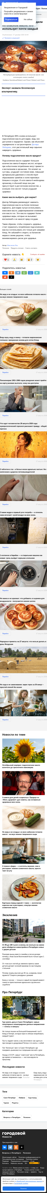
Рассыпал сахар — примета (27, 1172)
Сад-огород (32, 1098)
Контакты (5, 1163)
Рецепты (15, 1103)
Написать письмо (17, 1163)
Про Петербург (12, 992)
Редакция (5, 1161)
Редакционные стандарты (20, 1161)
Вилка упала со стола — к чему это (25, 1168)
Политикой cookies (21, 1183)
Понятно (23, 1188)
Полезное (26, 1117)
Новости (7, 1137)
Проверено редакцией (12, 38)
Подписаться (11, 19)
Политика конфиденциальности (29, 1157)
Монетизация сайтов (9, 1157)
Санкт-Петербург (10, 1098)
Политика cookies (32, 1159)
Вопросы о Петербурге (12, 1117)
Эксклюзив (9, 915)
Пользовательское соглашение (13, 1159)
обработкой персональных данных (29, 1181)
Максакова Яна (12, 245)
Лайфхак (22, 1098)
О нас (33, 1161)
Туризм (6, 1103)
